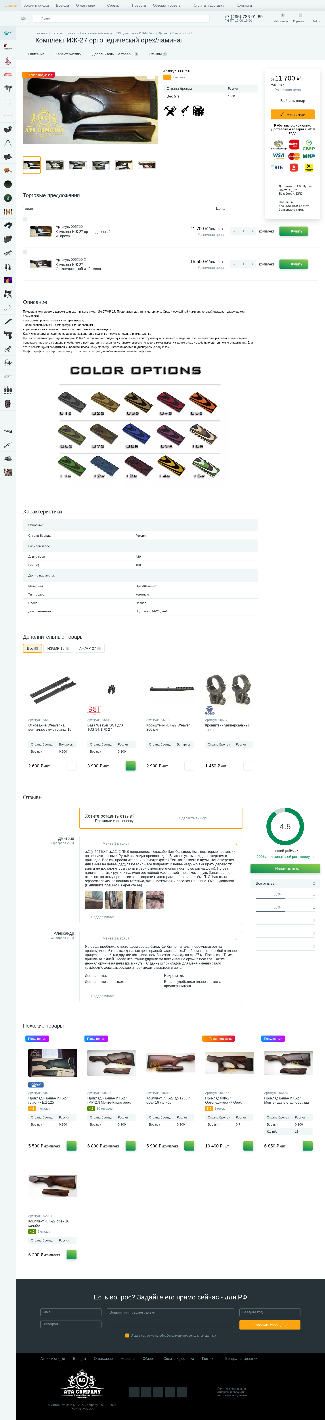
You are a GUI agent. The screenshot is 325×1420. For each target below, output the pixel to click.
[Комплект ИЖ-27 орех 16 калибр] (52, 1186)
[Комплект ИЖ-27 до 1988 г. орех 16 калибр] (170, 1063)
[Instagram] (134, 1392)
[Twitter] (158, 1392)
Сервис (113, 5)
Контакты (244, 5)
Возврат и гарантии (241, 1358)
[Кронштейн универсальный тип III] (229, 690)
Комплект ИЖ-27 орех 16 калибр (48, 1223)
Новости (139, 5)
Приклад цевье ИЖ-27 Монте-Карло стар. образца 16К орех (286, 1102)
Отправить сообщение (270, 1325)
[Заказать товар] (71, 766)
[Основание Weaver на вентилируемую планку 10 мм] (52, 690)
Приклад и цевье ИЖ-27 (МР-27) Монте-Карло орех (109, 1100)
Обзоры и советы (167, 5)
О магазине (85, 5)
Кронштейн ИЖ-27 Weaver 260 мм (168, 727)
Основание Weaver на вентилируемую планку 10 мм (49, 729)
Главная (10, 5)
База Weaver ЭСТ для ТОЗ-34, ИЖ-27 (105, 727)
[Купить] (131, 766)
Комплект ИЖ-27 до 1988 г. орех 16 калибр (168, 1100)
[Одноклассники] (182, 1392)
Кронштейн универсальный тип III (227, 727)
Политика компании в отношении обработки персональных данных (232, 1392)
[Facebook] (170, 1392)
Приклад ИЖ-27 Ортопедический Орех (223, 1100)
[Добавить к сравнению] (25, 219)
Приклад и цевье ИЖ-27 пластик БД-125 (48, 1100)
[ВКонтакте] (146, 1392)
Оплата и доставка (209, 5)
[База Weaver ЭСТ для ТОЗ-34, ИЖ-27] (111, 690)
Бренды (62, 5)
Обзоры (149, 1358)
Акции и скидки (36, 5)
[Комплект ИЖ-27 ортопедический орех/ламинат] (94, 900)
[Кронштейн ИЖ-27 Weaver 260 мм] (170, 690)
